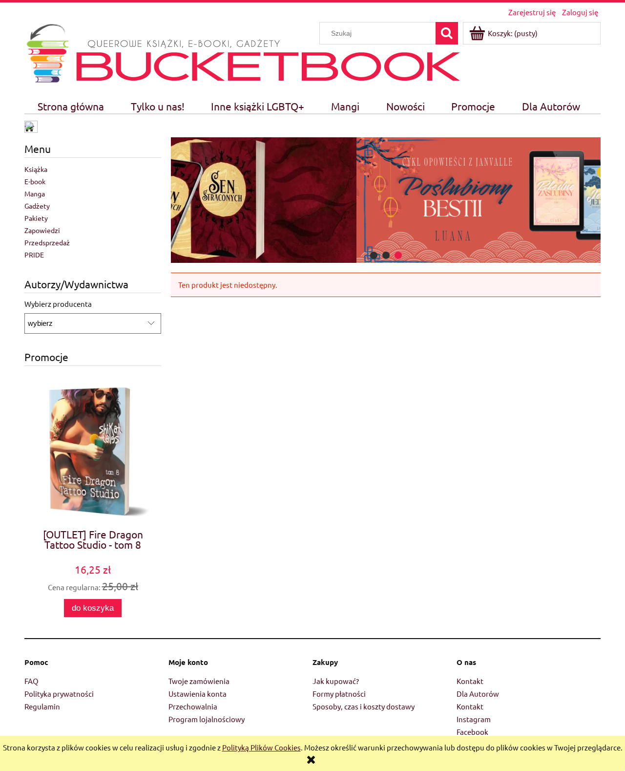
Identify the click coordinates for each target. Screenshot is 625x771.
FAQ (31, 680)
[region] (386, 200)
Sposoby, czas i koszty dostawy (363, 706)
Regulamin (42, 706)
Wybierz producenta (58, 303)
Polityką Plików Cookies (261, 747)
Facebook (472, 731)
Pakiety (36, 218)
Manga (34, 193)
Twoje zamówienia (198, 680)
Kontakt (470, 680)
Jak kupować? (335, 680)
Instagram (474, 719)
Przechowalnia (192, 706)
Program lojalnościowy (206, 719)
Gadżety (37, 205)
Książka (35, 169)
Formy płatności (339, 693)
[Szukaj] (447, 33)
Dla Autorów (478, 693)
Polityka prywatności (59, 693)
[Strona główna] (47, 51)
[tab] (373, 255)
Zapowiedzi (42, 230)
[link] (386, 200)
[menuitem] (71, 106)
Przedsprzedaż (47, 242)
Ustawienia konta (197, 693)
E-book (34, 181)
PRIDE (34, 254)
